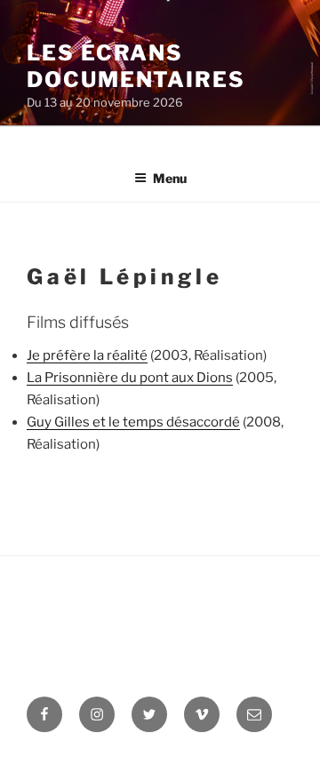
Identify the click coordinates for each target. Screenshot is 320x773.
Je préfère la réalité (87, 355)
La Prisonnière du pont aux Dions (130, 378)
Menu (170, 178)
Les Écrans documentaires (136, 66)
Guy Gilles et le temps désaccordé (133, 422)
